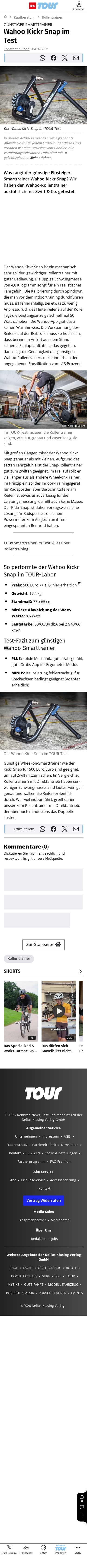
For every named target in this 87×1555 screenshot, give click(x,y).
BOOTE (71, 1267)
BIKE (58, 1276)
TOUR (70, 1276)
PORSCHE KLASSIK (20, 1293)
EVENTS (77, 1293)
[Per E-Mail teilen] (76, 58)
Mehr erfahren (40, 158)
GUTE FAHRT (33, 1284)
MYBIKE (13, 1284)
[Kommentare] (82, 1507)
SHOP (14, 1267)
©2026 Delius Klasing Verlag (42, 1305)
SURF (46, 1276)
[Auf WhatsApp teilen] (42, 58)
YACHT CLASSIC (49, 1267)
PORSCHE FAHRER (52, 1293)
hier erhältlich (64, 585)
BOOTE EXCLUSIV (24, 1276)
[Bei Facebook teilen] (53, 58)
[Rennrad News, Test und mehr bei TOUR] (47, 5)
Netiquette (53, 858)
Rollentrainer (52, 17)
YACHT (28, 1267)
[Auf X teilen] (65, 58)
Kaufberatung (24, 17)
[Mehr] (82, 1515)
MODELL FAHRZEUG (63, 1284)
